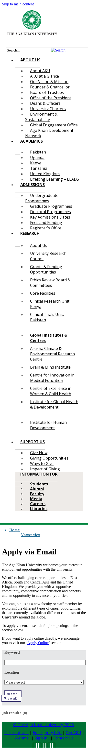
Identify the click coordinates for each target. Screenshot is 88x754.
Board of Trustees (47, 92)
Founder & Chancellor (50, 87)
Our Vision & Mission (49, 81)
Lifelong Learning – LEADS (54, 179)
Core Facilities (42, 293)
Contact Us (64, 738)
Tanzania (38, 168)
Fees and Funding (46, 222)
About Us (38, 245)
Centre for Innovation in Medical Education (52, 377)
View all (11, 698)
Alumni (37, 489)
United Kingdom (45, 173)
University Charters (48, 108)
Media (36, 498)
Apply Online (38, 643)
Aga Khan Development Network (49, 133)
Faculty (37, 494)
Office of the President (50, 98)
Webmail (23, 738)
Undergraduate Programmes (41, 198)
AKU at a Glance (44, 76)
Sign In (41, 738)
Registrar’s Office (45, 228)
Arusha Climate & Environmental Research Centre (52, 354)
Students (39, 484)
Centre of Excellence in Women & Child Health (50, 391)
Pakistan (38, 152)
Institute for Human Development (48, 425)
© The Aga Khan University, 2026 (43, 724)
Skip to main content (18, 4)
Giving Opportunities (49, 458)
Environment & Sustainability (41, 116)
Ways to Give (42, 463)
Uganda (37, 157)
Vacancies (30, 534)
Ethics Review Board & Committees (50, 282)
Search (13, 694)
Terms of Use (16, 732)
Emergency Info (47, 732)
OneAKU (73, 732)
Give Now (38, 452)
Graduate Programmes (51, 206)
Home (14, 529)
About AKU (40, 70)
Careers (37, 503)
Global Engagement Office (54, 125)
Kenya (35, 163)
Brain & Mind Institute (50, 367)
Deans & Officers (45, 103)
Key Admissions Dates (50, 217)
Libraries (38, 508)
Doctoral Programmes (50, 211)
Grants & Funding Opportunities (46, 269)
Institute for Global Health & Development (54, 404)
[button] (58, 50)
